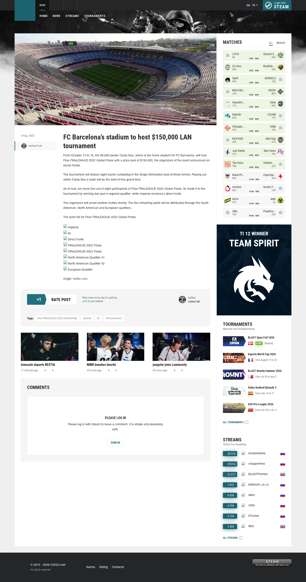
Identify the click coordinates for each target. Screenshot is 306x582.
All (271, 42)
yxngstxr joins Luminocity (170, 365)
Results (281, 42)
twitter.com (80, 279)
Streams (72, 16)
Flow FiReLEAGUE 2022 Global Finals (57, 318)
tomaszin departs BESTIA (38, 365)
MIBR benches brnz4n (101, 365)
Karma (90, 567)
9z (98, 318)
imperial (87, 318)
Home (44, 16)
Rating (103, 567)
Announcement (114, 318)
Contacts (118, 567)
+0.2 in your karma (92, 301)
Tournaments (95, 16)
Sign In (115, 442)
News (42, 5)
